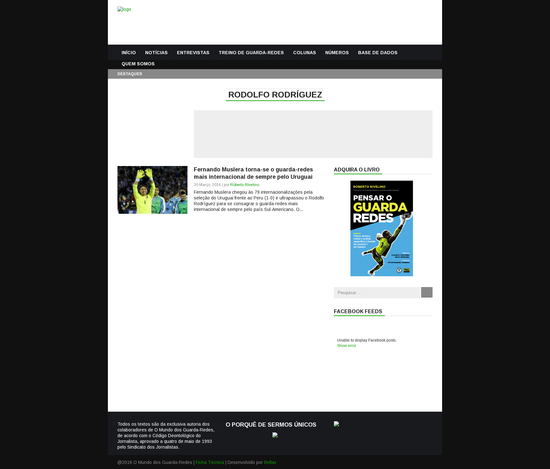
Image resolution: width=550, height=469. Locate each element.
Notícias (156, 52)
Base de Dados (378, 52)
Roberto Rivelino (244, 185)
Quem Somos (138, 63)
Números (337, 52)
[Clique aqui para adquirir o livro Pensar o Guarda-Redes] (381, 274)
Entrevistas (193, 52)
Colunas (304, 52)
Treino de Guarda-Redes (251, 52)
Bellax (270, 462)
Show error (346, 345)
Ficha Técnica (210, 462)
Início (129, 52)
